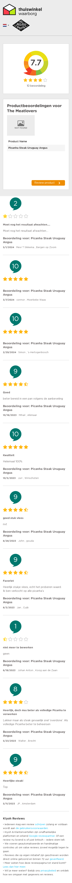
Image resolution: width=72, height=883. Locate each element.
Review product (44, 183)
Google (33, 836)
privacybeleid (48, 871)
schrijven (40, 824)
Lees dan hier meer (14, 867)
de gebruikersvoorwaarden (32, 828)
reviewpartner (46, 836)
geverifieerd (57, 859)
